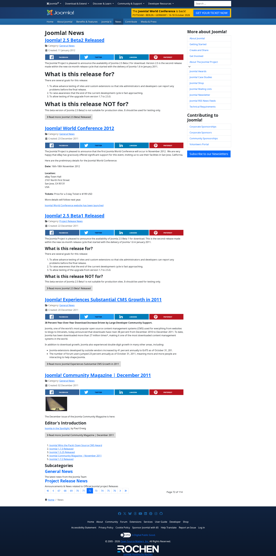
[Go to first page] (48, 490)
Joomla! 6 (106, 21)
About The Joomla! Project (204, 62)
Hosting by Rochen (138, 554)
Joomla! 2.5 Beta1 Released (74, 215)
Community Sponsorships (204, 138)
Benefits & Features (87, 21)
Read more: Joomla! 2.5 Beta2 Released (69, 117)
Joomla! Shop (197, 83)
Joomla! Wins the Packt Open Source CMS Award (75, 445)
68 (65, 490)
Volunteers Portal (199, 144)
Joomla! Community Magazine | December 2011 (98, 375)
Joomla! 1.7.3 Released (61, 448)
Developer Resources (160, 3)
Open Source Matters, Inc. (134, 541)
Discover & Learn (102, 3)
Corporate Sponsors (201, 132)
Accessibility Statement (83, 527)
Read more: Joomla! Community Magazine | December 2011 (81, 435)
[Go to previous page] (53, 490)
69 (71, 490)
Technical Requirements (203, 106)
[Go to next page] (120, 490)
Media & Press (149, 21)
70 (77, 490)
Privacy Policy (106, 527)
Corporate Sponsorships (203, 126)
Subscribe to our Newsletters (209, 154)
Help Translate (169, 527)
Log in (201, 527)
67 (59, 490)
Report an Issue (187, 527)
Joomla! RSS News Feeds (203, 100)
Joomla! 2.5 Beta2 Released (74, 40)
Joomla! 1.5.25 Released (62, 452)
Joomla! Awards (198, 71)
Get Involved (196, 56)
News (118, 21)
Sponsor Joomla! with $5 (145, 527)
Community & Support (130, 3)
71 (83, 490)
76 (114, 490)
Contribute (131, 21)
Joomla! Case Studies (201, 77)
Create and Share (199, 50)
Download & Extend (76, 3)
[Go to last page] (126, 490)
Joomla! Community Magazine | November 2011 (75, 455)
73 (96, 490)
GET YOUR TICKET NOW (212, 13)
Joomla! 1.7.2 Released (61, 459)
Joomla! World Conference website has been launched (74, 205)
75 (108, 490)
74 (102, 490)
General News (67, 45)
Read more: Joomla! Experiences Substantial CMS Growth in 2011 (83, 364)
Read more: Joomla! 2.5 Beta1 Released (69, 288)
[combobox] (212, 3)
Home (50, 21)
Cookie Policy (123, 527)
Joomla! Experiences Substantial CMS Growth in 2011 (103, 299)
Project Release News (71, 221)
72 (90, 490)
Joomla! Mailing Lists (201, 89)
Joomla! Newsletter (200, 94)
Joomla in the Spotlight (57, 428)
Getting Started (198, 44)
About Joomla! (64, 21)
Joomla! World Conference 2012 (79, 128)
